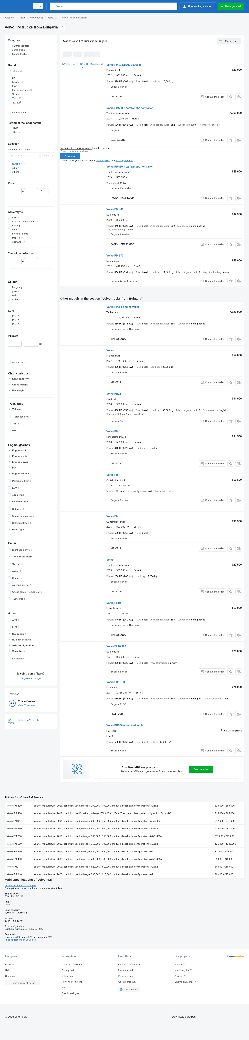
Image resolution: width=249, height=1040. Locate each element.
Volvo (110, 350)
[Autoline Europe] (17, 6)
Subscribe (70, 156)
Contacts (10, 976)
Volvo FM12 (13, 821)
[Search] (53, 6)
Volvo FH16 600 (116, 682)
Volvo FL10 (113, 602)
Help (7, 970)
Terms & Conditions (71, 964)
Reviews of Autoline (71, 981)
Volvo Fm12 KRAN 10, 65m (123, 64)
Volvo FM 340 (14, 874)
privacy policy (103, 160)
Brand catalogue (70, 993)
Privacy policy (68, 970)
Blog (63, 987)
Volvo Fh (112, 431)
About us (10, 964)
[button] (230, 97)
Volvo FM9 (12, 866)
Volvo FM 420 (14, 805)
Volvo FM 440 (114, 209)
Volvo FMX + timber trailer (122, 306)
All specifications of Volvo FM (20, 885)
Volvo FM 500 (14, 843)
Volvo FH (112, 474)
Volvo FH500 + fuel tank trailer (125, 725)
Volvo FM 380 (14, 836)
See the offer (201, 769)
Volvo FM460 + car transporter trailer (129, 166)
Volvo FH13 (113, 393)
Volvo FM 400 (14, 859)
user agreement (124, 160)
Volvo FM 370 (114, 255)
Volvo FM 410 (14, 851)
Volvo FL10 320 (116, 646)
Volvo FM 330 (14, 828)
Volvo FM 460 (14, 813)
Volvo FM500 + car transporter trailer (129, 108)
